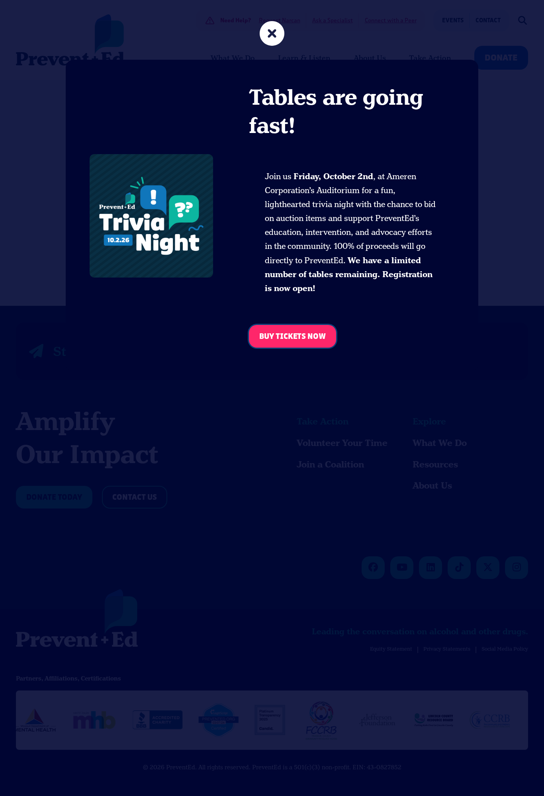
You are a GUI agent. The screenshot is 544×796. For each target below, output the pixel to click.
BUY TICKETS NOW (292, 336)
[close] (272, 34)
